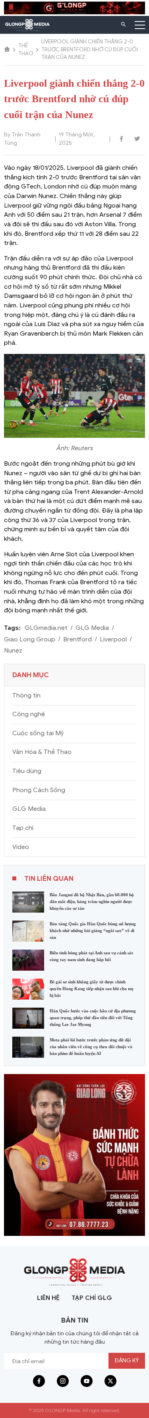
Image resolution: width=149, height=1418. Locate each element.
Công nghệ (28, 714)
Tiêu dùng (26, 771)
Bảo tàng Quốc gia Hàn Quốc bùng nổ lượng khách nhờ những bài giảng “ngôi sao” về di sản (93, 930)
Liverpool (113, 639)
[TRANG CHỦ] (7, 49)
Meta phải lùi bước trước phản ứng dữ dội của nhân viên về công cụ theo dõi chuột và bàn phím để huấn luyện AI (91, 1046)
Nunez (13, 651)
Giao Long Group (29, 639)
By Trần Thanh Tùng (22, 138)
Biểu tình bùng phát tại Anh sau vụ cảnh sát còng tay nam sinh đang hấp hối (91, 956)
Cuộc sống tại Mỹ (38, 733)
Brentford (77, 639)
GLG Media (92, 628)
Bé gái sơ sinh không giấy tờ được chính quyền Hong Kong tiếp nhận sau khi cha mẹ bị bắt (92, 988)
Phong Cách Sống (38, 790)
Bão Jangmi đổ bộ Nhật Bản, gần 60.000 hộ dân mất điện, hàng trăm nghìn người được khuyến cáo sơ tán (92, 901)
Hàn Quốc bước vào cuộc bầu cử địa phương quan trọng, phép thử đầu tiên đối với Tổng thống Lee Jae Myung (93, 1017)
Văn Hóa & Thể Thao (42, 752)
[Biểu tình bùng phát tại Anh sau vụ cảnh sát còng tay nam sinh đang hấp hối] (28, 959)
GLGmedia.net (46, 628)
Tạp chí (22, 828)
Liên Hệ (48, 1298)
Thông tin (26, 695)
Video (20, 847)
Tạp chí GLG (92, 1298)
